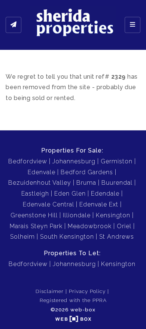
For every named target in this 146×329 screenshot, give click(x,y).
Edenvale (41, 172)
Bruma (86, 182)
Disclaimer (50, 291)
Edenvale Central (48, 204)
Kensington (113, 215)
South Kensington (67, 236)
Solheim (22, 236)
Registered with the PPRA (73, 300)
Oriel (124, 226)
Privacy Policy (87, 291)
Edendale (105, 193)
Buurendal (117, 182)
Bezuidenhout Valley (39, 182)
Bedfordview (27, 161)
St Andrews (116, 236)
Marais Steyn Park (36, 226)
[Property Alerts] (13, 25)
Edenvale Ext (98, 204)
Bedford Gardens (87, 172)
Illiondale (77, 215)
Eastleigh (35, 193)
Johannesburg (73, 161)
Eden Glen (70, 193)
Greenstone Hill (34, 215)
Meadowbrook (90, 226)
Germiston (117, 161)
